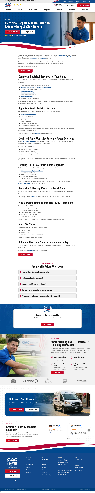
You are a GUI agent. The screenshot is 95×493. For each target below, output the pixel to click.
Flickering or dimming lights (28, 114)
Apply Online (47, 324)
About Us (78, 1)
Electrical (59, 10)
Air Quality (47, 10)
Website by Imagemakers (84, 489)
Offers (64, 1)
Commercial (85, 10)
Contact (84, 1)
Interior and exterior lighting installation (32, 171)
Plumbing (8, 10)
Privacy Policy (53, 489)
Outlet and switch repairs (28, 93)
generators (34, 196)
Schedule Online (25, 71)
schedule (37, 133)
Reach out (31, 250)
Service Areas (45, 459)
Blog (43, 469)
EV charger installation (27, 96)
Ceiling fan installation (27, 91)
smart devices (62, 55)
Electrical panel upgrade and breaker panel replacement (36, 87)
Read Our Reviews (12, 440)
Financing (44, 462)
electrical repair (67, 57)
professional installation (24, 183)
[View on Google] (50, 426)
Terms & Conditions (45, 489)
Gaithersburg (33, 58)
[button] (69, 5)
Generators (72, 10)
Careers (44, 467)
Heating (20, 10)
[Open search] (89, 1)
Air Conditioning (33, 10)
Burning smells (25, 118)
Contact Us (44, 472)
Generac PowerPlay (46, 475)
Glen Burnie (43, 58)
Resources (70, 1)
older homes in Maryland (28, 141)
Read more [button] (51, 432)
